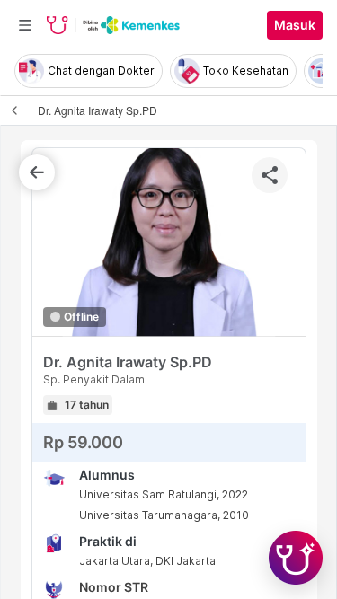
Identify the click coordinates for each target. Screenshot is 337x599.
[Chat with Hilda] (296, 558)
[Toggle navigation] (25, 25)
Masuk (294, 25)
